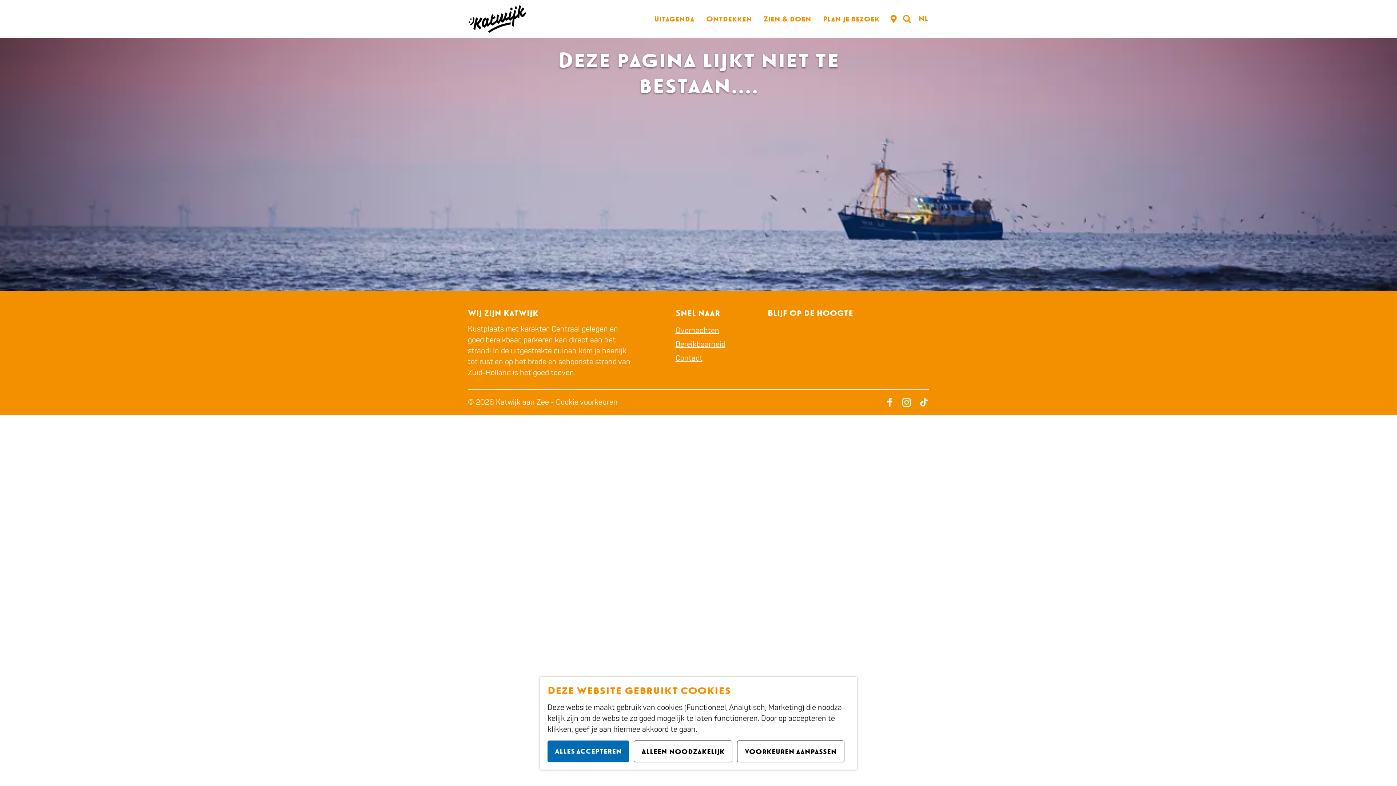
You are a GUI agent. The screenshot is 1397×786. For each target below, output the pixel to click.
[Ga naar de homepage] (497, 19)
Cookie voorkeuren (587, 402)
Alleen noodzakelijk (683, 751)
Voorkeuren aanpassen (791, 751)
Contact (689, 358)
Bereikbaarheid (700, 344)
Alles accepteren (588, 751)
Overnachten (697, 330)
